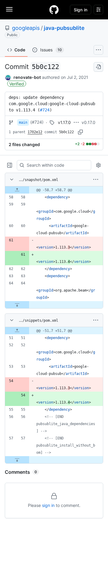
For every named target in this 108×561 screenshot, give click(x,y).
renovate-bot (27, 77)
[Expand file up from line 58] (17, 190)
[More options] (95, 179)
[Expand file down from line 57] (17, 459)
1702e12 (35, 132)
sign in (48, 505)
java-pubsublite (64, 28)
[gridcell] (54, 190)
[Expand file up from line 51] (17, 330)
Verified (16, 83)
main (23, 122)
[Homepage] (54, 9)
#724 (45, 110)
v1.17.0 (64, 122)
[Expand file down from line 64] (17, 304)
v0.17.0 (88, 122)
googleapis (26, 28)
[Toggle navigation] (9, 9)
